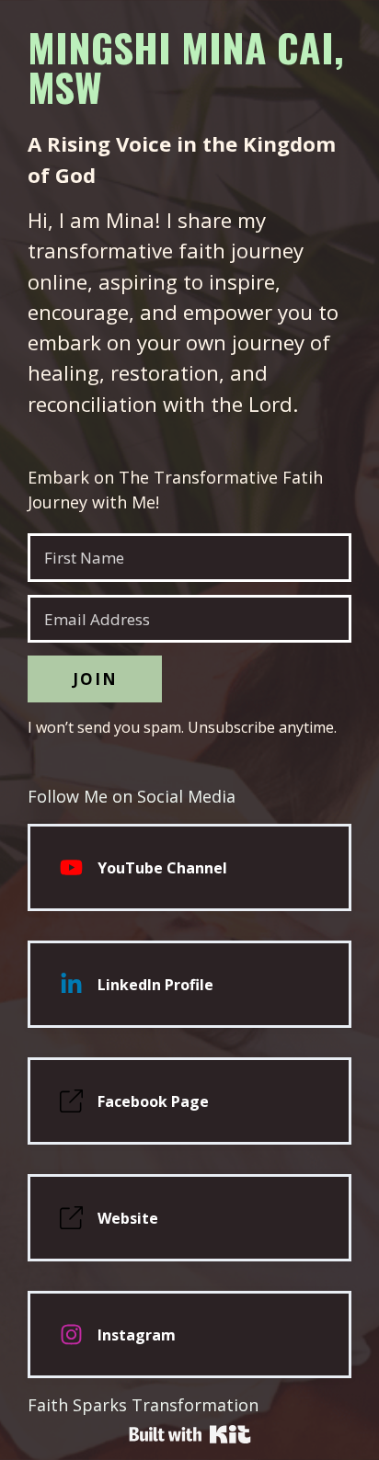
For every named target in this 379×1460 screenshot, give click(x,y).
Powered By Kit (190, 1434)
